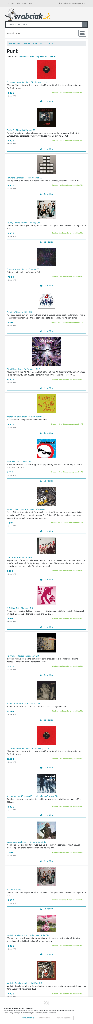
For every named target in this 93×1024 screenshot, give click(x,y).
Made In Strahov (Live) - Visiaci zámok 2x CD (28, 935)
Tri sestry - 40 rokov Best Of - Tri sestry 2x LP (28, 748)
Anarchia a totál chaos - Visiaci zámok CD (26, 416)
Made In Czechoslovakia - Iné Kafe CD (24, 983)
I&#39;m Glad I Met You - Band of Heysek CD (27, 509)
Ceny (37, 56)
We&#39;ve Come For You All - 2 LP (23, 369)
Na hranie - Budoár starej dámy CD (23, 656)
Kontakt (11, 3)
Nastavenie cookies (63, 1018)
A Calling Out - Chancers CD (20, 608)
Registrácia (80, 3)
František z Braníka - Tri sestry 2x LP (23, 703)
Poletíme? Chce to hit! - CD (19, 312)
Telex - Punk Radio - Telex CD (20, 557)
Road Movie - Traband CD (19, 461)
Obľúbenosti (23, 56)
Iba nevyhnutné (45, 1018)
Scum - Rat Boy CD (15, 889)
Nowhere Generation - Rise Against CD (24, 178)
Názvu (48, 56)
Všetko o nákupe (24, 3)
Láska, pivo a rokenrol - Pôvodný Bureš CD (26, 842)
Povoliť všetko (28, 1018)
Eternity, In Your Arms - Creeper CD (23, 269)
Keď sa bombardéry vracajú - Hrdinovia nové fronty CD (32, 796)
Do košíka (47, 101)
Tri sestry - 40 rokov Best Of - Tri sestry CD (27, 82)
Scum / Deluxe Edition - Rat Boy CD (23, 222)
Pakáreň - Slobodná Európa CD (21, 130)
